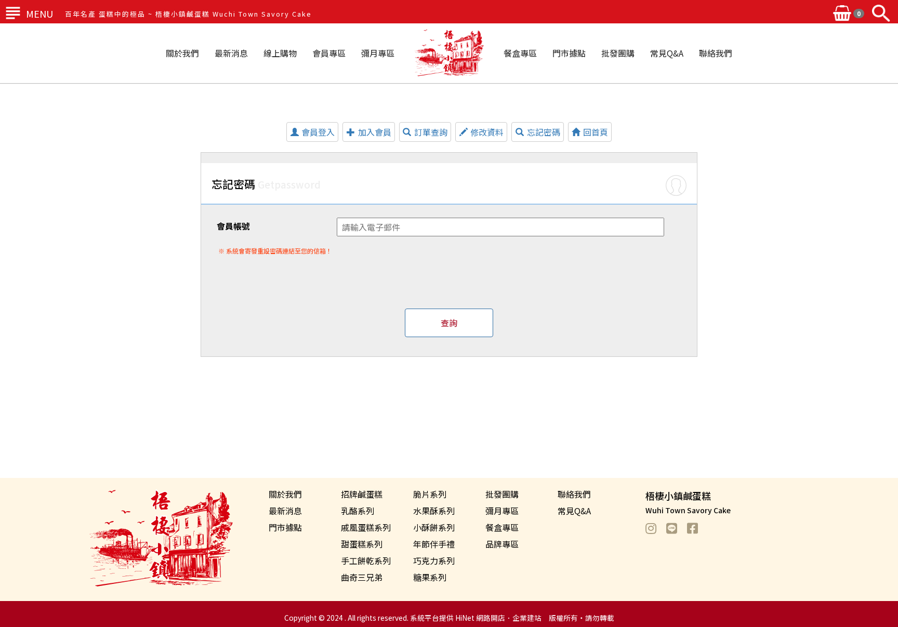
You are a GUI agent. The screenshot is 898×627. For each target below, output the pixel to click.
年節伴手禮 (434, 544)
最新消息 (231, 53)
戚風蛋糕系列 (366, 527)
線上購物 (280, 53)
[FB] (697, 527)
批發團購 (618, 53)
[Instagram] (655, 527)
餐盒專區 (520, 53)
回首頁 (595, 132)
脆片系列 (429, 494)
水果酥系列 (434, 510)
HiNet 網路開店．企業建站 (498, 617)
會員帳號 (233, 226)
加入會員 (374, 132)
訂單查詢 (430, 132)
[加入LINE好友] (676, 527)
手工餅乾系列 (366, 560)
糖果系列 (429, 577)
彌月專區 (377, 53)
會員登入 (318, 132)
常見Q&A (666, 53)
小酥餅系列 (434, 527)
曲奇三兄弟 (361, 577)
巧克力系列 (434, 560)
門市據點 (569, 53)
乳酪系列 (357, 510)
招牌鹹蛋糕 (361, 494)
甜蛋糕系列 (361, 544)
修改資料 (487, 132)
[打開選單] (13, 13)
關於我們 (182, 53)
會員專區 (329, 53)
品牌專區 (502, 544)
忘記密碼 (543, 132)
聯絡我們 (715, 53)
